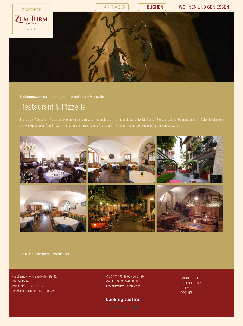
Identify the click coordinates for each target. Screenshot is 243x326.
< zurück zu (44, 254)
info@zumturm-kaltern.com (122, 286)
